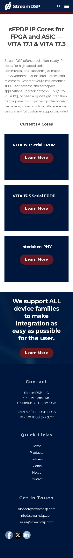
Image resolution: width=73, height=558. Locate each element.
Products (36, 453)
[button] (66, 6)
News (36, 472)
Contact (37, 479)
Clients (37, 466)
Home (36, 446)
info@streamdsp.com (37, 515)
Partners (36, 459)
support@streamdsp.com (36, 509)
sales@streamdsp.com (37, 522)
